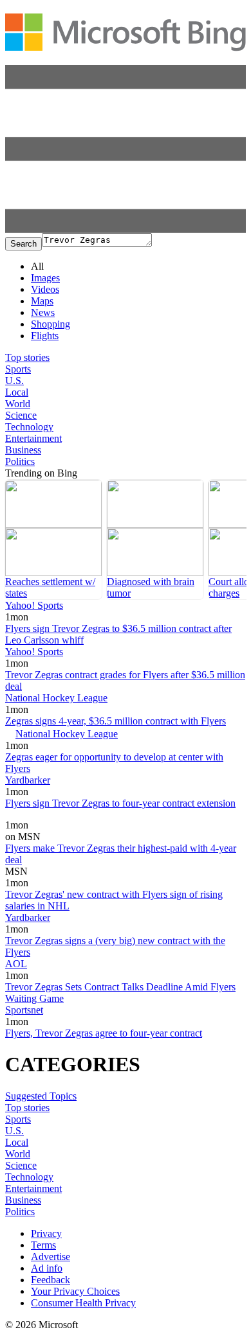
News (43, 312)
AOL (16, 963)
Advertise (50, 1256)
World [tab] (17, 403)
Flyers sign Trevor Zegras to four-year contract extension (120, 803)
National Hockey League (56, 697)
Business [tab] (23, 449)
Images (45, 277)
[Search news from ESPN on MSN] (24, 816)
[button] (125, 229)
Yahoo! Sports (34, 605)
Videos (45, 289)
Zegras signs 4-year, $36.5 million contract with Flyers (115, 720)
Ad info (46, 1268)
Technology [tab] (29, 426)
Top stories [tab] (27, 357)
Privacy (46, 1233)
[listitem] (53, 539)
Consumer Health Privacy (83, 1302)
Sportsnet (24, 1009)
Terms (43, 1245)
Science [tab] (21, 415)
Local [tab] (16, 392)
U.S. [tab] (14, 380)
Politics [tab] (20, 461)
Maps (42, 300)
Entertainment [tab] (33, 438)
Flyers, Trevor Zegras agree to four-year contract (103, 1033)
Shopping (50, 324)
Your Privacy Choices (75, 1291)
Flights (45, 335)
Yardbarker (27, 780)
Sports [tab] (18, 369)
